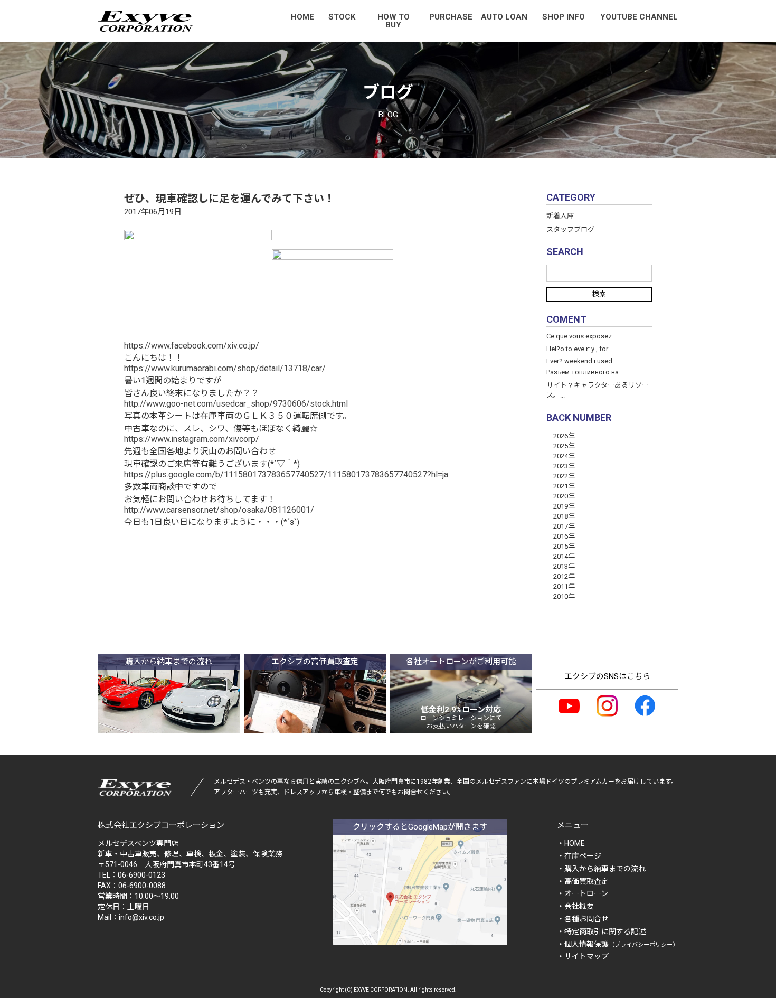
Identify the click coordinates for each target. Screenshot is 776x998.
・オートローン (582, 893)
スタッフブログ (570, 229)
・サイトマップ (583, 956)
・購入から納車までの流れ (601, 868)
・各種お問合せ (583, 919)
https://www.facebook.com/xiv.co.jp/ (191, 346)
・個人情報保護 (617, 944)
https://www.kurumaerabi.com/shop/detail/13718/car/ (225, 368)
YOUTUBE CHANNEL (639, 17)
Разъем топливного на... (584, 372)
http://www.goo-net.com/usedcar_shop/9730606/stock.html (236, 404)
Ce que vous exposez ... (582, 336)
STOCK (341, 17)
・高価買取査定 (583, 881)
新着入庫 (560, 216)
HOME (302, 17)
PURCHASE (450, 17)
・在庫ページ (579, 856)
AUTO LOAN (504, 17)
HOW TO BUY (393, 21)
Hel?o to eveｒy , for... (579, 349)
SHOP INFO (563, 17)
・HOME (571, 843)
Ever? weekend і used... (581, 361)
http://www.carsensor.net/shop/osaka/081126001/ (219, 510)
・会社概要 (575, 906)
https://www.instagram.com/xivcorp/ (191, 439)
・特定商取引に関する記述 (601, 931)
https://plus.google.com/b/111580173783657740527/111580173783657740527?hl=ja (286, 474)
